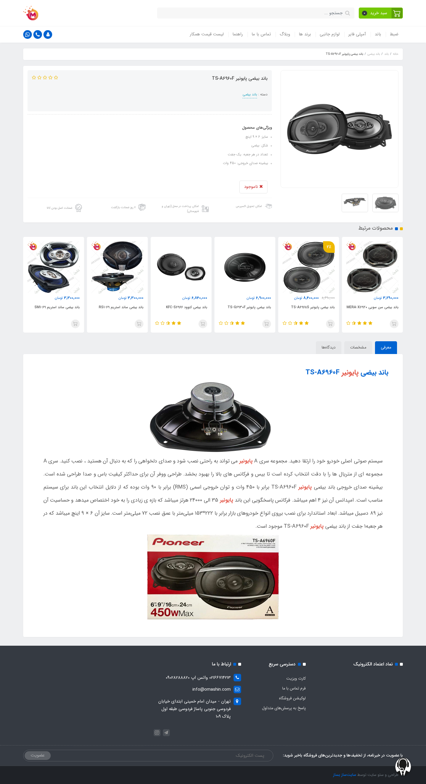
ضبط (394, 34)
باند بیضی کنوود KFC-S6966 (250, 307)
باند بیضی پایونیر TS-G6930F (313, 307)
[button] (381, 13)
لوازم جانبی (330, 34)
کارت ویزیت (296, 678)
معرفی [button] (386, 347)
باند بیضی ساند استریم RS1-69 (185, 307)
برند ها (305, 34)
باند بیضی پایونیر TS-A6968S (376, 307)
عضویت (38, 755)
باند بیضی (250, 94)
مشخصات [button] (358, 347)
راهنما (237, 34)
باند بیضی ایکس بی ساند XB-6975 (54, 307)
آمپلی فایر (357, 34)
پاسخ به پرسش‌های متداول (284, 708)
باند (378, 34)
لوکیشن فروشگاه (292, 698)
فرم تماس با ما (294, 688)
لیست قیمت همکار (207, 34)
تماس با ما (261, 34)
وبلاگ (285, 34)
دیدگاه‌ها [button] (329, 347)
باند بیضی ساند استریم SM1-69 (120, 307)
